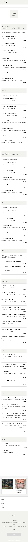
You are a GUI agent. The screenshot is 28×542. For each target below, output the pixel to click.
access (2, 507)
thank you (4, 490)
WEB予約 (14, 534)
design (2, 503)
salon (2, 499)
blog (2, 505)
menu (2, 501)
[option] (7, 486)
